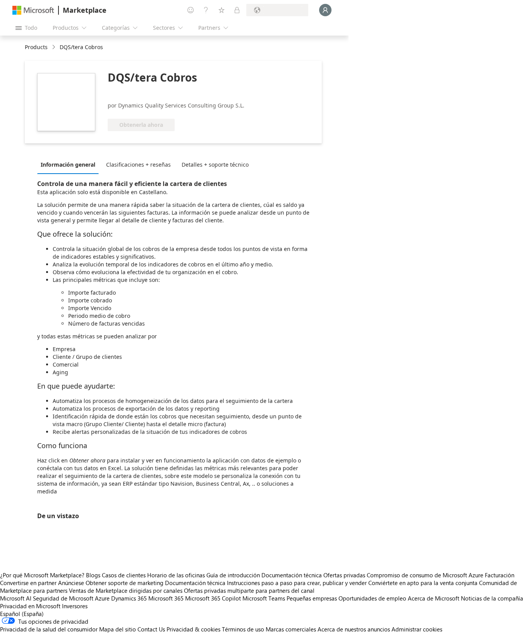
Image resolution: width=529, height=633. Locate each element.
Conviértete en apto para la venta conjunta (422, 583)
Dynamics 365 (129, 598)
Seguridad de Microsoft (63, 598)
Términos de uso (243, 629)
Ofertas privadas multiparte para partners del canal (249, 590)
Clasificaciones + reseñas (138, 164)
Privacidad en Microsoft (30, 606)
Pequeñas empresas (312, 598)
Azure (102, 598)
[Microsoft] (33, 10)
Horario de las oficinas (176, 575)
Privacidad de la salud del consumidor (49, 629)
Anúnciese (71, 583)
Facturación (499, 575)
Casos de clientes (124, 575)
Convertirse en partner (28, 583)
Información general (68, 164)
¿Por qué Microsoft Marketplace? (42, 575)
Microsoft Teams (263, 598)
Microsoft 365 (166, 598)
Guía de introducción (233, 575)
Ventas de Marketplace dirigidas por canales (125, 590)
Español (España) (22, 614)
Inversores (75, 606)
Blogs (93, 575)
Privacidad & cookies (193, 629)
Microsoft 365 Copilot (213, 598)
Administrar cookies (417, 629)
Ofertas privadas (344, 575)
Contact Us (151, 629)
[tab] (70, 164)
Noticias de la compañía (492, 598)
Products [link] (36, 47)
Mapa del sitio (117, 629)
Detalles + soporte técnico (215, 164)
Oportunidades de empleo (372, 598)
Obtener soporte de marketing (124, 583)
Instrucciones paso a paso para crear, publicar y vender (297, 583)
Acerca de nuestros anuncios (354, 629)
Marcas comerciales (291, 629)
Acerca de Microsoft (433, 598)
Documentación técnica (291, 575)
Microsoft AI (15, 598)
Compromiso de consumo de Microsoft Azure (426, 575)
